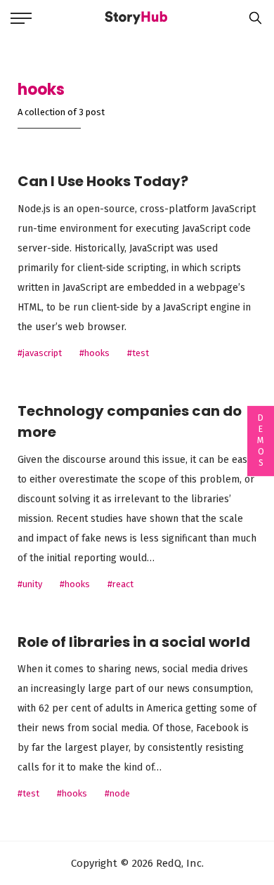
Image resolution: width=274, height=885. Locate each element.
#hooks (94, 353)
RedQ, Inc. (178, 863)
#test (138, 353)
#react (120, 584)
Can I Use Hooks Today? (103, 181)
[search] (251, 17)
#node (117, 793)
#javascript (40, 353)
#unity (30, 584)
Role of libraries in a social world (134, 642)
